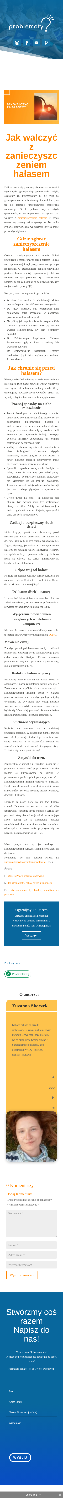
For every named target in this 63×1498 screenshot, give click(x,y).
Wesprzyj (31, 935)
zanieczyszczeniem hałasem (32, 218)
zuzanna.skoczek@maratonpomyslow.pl (24, 862)
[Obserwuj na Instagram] (17, 42)
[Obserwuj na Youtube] (36, 42)
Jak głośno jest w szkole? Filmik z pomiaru (30, 883)
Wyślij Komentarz (22, 1275)
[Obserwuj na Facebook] (26, 42)
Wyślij (20, 1457)
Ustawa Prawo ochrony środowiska (26, 876)
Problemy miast (12, 963)
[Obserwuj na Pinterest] (46, 42)
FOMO (52, 634)
